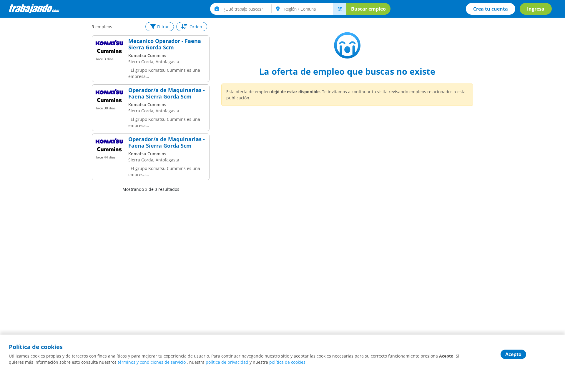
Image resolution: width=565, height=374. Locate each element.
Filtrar (163, 26)
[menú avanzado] (339, 9)
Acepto (513, 354)
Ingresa (535, 9)
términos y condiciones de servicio (152, 362)
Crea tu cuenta (490, 9)
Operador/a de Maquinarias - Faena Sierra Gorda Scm (166, 93)
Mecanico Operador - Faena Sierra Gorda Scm (164, 44)
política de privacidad (227, 362)
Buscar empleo (368, 9)
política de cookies (287, 362)
